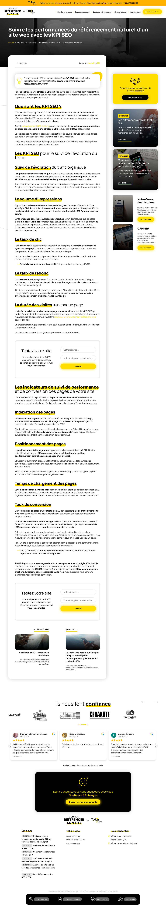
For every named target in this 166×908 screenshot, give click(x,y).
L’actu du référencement (102, 12)
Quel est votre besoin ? (75, 839)
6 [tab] (87, 724)
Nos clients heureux (64, 12)
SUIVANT (70, 629)
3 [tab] (82, 724)
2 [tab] (80, 724)
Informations (91, 63)
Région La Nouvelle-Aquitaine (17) (124, 843)
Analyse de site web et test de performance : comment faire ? (38, 868)
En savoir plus (130, 3)
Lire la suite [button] (17, 756)
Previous (143, 702)
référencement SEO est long (35, 126)
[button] (156, 746)
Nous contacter (135, 12)
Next (156, 702)
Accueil (11, 42)
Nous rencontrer (120, 12)
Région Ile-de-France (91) (121, 836)
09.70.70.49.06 (153, 12)
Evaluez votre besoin (82, 12)
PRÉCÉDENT (43, 629)
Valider (78, 366)
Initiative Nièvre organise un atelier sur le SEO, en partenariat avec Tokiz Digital (36, 839)
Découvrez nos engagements (83, 802)
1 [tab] (78, 724)
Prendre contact (73, 843)
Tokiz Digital (73, 830)
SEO (98, 63)
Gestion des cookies (110, 891)
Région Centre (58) (119, 839)
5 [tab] (85, 724)
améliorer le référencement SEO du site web (75, 316)
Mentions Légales (95, 891)
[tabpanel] (23, 715)
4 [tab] (84, 724)
